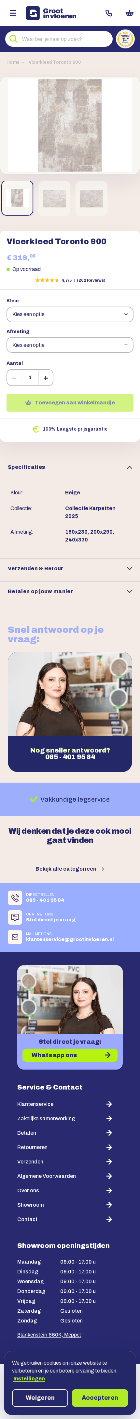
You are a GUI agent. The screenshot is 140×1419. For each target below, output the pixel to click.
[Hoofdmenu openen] (13, 13)
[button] (70, 125)
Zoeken (14, 39)
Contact (108, 13)
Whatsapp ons (54, 1055)
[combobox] (59, 39)
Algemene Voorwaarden (46, 1176)
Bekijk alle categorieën (65, 869)
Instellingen (29, 1378)
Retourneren (32, 1147)
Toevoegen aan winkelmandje (75, 402)
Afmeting (18, 331)
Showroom (30, 1205)
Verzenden (30, 1161)
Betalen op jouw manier (40, 591)
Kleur (13, 300)
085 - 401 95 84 (70, 757)
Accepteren (100, 1397)
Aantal (15, 363)
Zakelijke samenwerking (46, 1118)
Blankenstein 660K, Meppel (49, 1335)
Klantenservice (35, 1104)
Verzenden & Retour (35, 568)
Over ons (28, 1190)
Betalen (26, 1133)
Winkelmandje (129, 13)
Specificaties (26, 467)
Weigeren (40, 1397)
